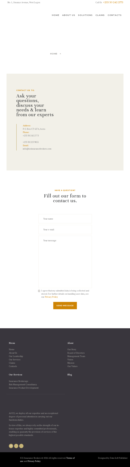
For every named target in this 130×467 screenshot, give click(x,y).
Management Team (76, 356)
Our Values (72, 366)
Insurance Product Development (24, 387)
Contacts (13, 366)
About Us (13, 352)
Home (53, 53)
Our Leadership (16, 356)
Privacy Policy (51, 296)
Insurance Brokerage (18, 381)
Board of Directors (76, 352)
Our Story (71, 349)
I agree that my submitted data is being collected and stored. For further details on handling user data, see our (65, 293)
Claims (12, 362)
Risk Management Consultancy (23, 384)
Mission (70, 362)
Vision (70, 359)
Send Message (65, 305)
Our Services (14, 359)
